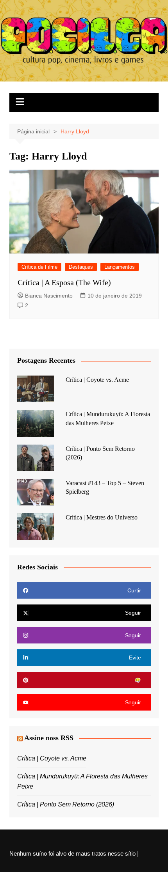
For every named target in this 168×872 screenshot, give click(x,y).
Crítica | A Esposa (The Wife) (64, 282)
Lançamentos (119, 267)
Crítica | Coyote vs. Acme (97, 379)
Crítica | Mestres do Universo (102, 517)
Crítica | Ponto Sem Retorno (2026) (65, 804)
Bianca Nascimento (49, 295)
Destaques (81, 267)
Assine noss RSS (48, 738)
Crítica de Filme (39, 267)
